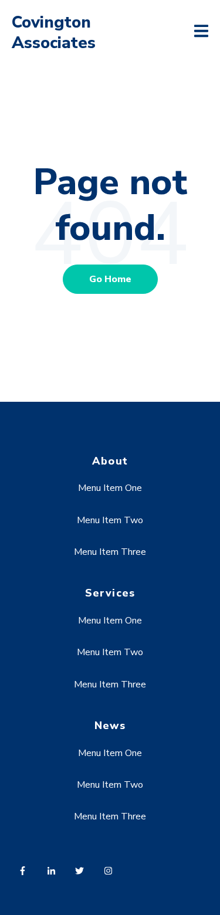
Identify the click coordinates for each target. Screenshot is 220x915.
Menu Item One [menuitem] (110, 488)
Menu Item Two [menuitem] (110, 520)
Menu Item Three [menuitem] (110, 551)
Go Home (110, 279)
